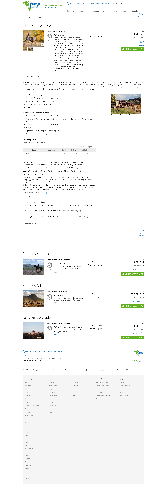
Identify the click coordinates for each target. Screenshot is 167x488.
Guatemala (28, 422)
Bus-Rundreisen (53, 386)
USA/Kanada (54, 370)
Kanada (27, 435)
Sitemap (128, 370)
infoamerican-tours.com (32, 356)
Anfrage (61, 116)
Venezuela (28, 478)
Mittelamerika (29, 449)
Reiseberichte (100, 399)
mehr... (56, 273)
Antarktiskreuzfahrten (66, 370)
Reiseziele (70, 11)
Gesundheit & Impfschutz (103, 395)
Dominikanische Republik (32, 405)
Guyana (27, 425)
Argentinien (28, 386)
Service (124, 11)
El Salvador (28, 412)
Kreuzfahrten (52, 402)
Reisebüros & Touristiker (127, 389)
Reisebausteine (53, 392)
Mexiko (27, 445)
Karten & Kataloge (125, 386)
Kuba (26, 442)
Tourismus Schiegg (32, 370)
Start (24, 17)
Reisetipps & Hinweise (102, 382)
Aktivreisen (52, 382)
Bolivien (27, 392)
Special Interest (53, 405)
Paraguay (27, 458)
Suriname (28, 468)
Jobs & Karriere (124, 395)
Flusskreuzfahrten (80, 370)
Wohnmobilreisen (54, 409)
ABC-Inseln (28, 382)
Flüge (74, 395)
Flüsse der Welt (29, 415)
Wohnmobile (76, 389)
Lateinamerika (44, 370)
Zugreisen (51, 412)
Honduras (28, 429)
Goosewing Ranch (33, 76)
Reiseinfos (113, 11)
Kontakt (135, 11)
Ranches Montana (37, 253)
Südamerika (28, 465)
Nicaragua (28, 452)
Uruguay (27, 472)
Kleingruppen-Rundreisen (56, 389)
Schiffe (74, 392)
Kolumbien (28, 439)
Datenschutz (111, 370)
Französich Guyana (30, 419)
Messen (122, 392)
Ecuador (27, 409)
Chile (26, 399)
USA (26, 475)
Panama (27, 455)
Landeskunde (100, 392)
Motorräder (76, 386)
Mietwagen (76, 382)
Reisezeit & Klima (101, 389)
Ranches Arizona (35, 285)
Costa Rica (28, 402)
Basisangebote (98, 11)
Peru (26, 462)
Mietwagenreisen (53, 395)
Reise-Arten (83, 11)
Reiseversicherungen (78, 399)
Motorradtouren (53, 399)
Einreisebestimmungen (102, 386)
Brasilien (27, 395)
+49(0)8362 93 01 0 (100, 3)
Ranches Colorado (37, 317)
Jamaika (27, 432)
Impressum (120, 370)
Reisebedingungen (100, 370)
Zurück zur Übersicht (29, 243)
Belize (27, 389)
